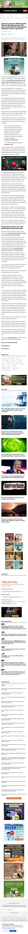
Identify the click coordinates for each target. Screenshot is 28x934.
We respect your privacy (14, 912)
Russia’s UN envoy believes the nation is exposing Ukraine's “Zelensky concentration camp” (13, 724)
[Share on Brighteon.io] (5, 34)
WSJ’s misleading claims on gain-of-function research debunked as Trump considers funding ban (13, 410)
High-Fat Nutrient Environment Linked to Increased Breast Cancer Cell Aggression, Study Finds (12, 790)
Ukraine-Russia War (12, 39)
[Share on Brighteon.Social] (2, 34)
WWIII (5, 40)
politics (24, 38)
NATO (14, 38)
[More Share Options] (14, 34)
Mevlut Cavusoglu (5, 38)
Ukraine (7, 39)
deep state (24, 37)
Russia (5, 39)
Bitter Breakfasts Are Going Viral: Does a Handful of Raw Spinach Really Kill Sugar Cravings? (12, 706)
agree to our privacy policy (8, 928)
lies (2, 38)
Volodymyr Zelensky (6, 370)
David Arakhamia (16, 37)
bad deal (4, 37)
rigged (2, 39)
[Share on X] (11, 34)
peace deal (17, 38)
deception (20, 37)
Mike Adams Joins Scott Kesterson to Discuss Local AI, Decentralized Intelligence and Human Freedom (13, 635)
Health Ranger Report (6, 621)
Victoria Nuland (17, 39)
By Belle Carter (3, 31)
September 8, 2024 (8, 144)
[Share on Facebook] (8, 34)
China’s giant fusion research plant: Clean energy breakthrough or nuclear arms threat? (13, 455)
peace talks (21, 38)
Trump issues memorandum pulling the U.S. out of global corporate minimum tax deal (13, 476)
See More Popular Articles (14, 798)
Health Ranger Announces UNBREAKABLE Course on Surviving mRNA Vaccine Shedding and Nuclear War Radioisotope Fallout (13, 642)
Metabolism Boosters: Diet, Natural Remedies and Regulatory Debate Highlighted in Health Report (13, 749)
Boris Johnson (8, 37)
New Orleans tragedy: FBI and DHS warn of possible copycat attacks (12, 498)
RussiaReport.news (12, 337)
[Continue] (25, 909)
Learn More (5, 930)
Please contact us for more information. (8, 603)
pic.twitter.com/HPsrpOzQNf (11, 139)
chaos (12, 37)
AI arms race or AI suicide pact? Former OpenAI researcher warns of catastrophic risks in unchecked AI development (12, 433)
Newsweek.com (5, 348)
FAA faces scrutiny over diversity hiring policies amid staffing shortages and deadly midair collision (13, 520)
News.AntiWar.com (5, 345)
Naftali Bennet (11, 38)
